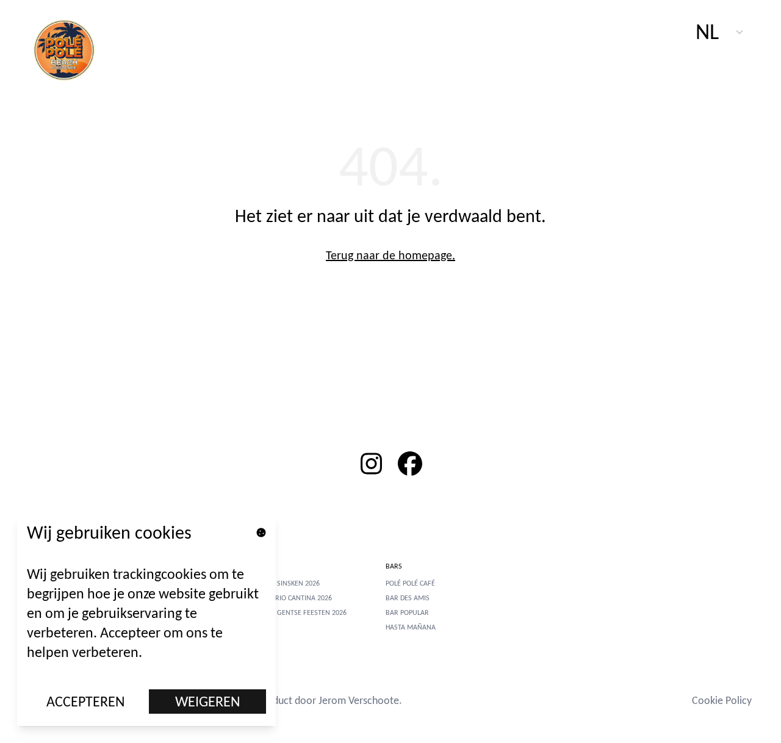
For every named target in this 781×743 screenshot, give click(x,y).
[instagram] (371, 463)
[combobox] (720, 32)
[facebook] (410, 463)
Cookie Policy (722, 700)
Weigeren (207, 701)
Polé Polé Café (410, 583)
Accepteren (85, 701)
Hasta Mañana (411, 627)
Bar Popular (407, 612)
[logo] (70, 48)
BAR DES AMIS (408, 598)
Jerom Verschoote (359, 700)
